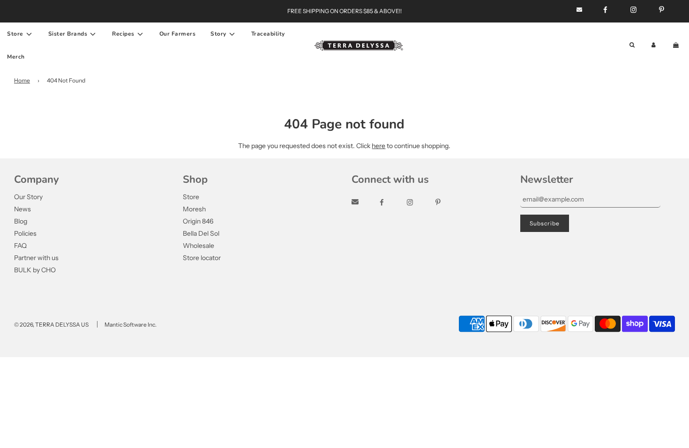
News (22, 209)
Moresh (194, 209)
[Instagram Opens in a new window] (418, 202)
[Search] (632, 45)
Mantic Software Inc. (131, 324)
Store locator (202, 258)
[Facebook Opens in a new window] (390, 202)
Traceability (268, 33)
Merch (16, 56)
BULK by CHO (35, 270)
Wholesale (198, 245)
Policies (25, 233)
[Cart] (677, 45)
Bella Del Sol (201, 233)
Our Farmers (177, 33)
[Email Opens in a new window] (363, 202)
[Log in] (654, 45)
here (378, 146)
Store (191, 197)
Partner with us (36, 258)
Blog (20, 221)
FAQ (20, 245)
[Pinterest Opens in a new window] (446, 202)
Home (22, 80)
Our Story (28, 197)
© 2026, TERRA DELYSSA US (51, 324)
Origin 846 (198, 221)
